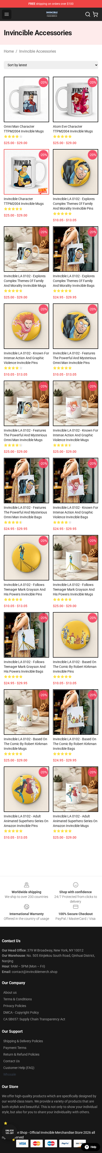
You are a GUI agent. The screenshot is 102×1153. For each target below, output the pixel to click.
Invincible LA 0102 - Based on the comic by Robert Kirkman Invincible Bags (75, 743)
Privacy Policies (14, 1006)
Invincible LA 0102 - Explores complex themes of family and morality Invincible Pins (74, 203)
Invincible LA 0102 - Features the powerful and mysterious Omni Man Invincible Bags (25, 512)
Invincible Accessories (37, 51)
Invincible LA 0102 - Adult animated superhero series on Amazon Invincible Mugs (75, 821)
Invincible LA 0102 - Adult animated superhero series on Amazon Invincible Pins (26, 821)
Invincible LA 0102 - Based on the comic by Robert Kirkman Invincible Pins (75, 666)
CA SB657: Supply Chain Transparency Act (34, 1019)
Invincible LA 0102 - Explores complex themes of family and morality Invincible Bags (74, 280)
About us (10, 992)
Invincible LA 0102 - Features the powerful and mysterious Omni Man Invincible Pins (74, 358)
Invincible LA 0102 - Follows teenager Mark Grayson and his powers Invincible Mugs (74, 589)
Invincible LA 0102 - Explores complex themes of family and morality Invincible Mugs (25, 280)
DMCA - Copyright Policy (21, 1012)
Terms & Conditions (17, 999)
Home (9, 51)
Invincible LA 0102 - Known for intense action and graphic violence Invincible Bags (75, 512)
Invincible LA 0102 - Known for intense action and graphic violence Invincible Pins (26, 358)
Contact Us (11, 1061)
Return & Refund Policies (21, 1054)
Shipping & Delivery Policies (23, 1041)
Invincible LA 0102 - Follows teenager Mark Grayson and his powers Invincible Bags (25, 666)
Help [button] (93, 1147)
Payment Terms (14, 1048)
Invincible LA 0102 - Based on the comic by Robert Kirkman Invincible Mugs (25, 743)
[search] (88, 14)
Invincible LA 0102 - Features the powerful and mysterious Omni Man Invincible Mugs (25, 435)
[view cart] (95, 14)
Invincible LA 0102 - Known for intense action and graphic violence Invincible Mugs (75, 435)
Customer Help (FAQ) (18, 1068)
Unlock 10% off (9, 1131)
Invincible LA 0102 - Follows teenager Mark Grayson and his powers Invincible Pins (25, 589)
